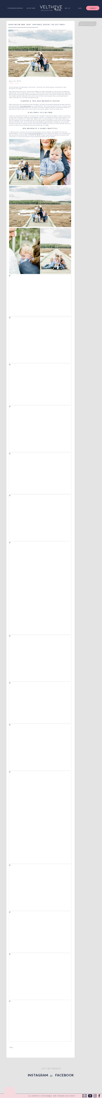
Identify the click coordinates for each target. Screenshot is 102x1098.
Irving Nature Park (25, 106)
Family (17, 83)
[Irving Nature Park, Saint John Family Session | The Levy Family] (40, 53)
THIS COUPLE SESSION (35, 133)
